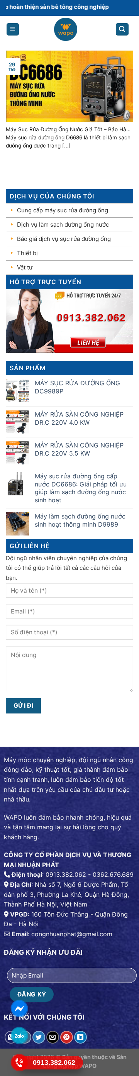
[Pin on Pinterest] (66, 1037)
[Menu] (13, 29)
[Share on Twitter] (38, 1037)
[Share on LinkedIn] (80, 1037)
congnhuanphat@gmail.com (71, 934)
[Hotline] (19, 1062)
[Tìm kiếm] (122, 29)
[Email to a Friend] (52, 1037)
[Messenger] (19, 1008)
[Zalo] (19, 1035)
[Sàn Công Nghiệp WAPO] (65, 31)
